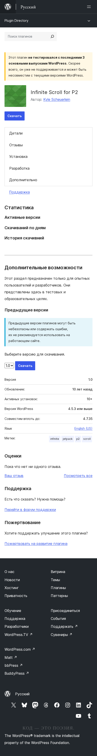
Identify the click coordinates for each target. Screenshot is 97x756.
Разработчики (17, 626)
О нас (9, 571)
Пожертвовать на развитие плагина (36, 543)
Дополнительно (23, 180)
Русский (22, 694)
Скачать (14, 116)
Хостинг (12, 587)
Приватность (16, 595)
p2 (78, 439)
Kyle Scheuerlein (56, 99)
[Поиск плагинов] (52, 36)
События (58, 618)
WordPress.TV (19, 634)
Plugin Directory (16, 20)
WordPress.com (20, 649)
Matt (11, 657)
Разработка (19, 168)
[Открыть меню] (90, 7)
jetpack (68, 439)
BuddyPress (17, 673)
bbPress (14, 665)
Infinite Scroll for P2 (54, 92)
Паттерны (59, 595)
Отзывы (16, 145)
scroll (87, 439)
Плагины (58, 587)
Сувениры (61, 634)
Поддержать (64, 626)
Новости (12, 580)
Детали (16, 133)
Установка (18, 156)
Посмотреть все (78, 475)
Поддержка (19, 192)
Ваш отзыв (14, 475)
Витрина (58, 571)
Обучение (13, 610)
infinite (54, 439)
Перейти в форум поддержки (30, 509)
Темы (55, 580)
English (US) (83, 428)
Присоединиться (65, 610)
